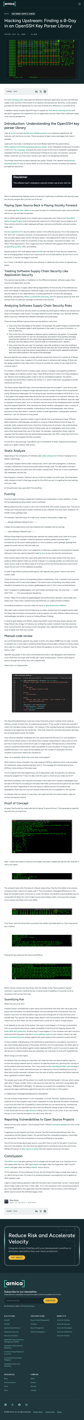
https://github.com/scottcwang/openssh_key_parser (25, 147)
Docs (6, 1390)
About (33, 1378)
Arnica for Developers (64, 1328)
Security (33, 1386)
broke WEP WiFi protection (15, 1031)
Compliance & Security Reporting (12, 1365)
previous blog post (15, 100)
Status (59, 1412)
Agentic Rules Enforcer (12, 1328)
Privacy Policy (38, 1412)
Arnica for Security (63, 1324)
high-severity (30, 1110)
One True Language (17, 150)
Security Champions (11, 1336)
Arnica (13, 133)
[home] (9, 4)
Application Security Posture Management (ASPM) (14, 1341)
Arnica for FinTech (63, 1336)
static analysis (47, 456)
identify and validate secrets (34, 133)
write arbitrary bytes (42, 1034)
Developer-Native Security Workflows (13, 1347)
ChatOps (34, 1324)
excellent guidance (60, 1125)
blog (6, 14)
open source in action (30, 1149)
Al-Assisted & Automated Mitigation (13, 1359)
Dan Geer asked (22, 210)
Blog (5, 1378)
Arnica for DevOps (63, 1320)
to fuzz (42, 553)
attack (35, 1164)
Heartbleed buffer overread (63, 1066)
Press (6, 1386)
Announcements (10, 1382)
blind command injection (14, 1037)
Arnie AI (7, 1320)
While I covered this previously (36, 297)
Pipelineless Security (11, 1332)
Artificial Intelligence (38, 1332)
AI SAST (7, 1324)
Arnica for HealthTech (64, 1332)
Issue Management (37, 1328)
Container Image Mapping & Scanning (14, 1353)
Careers (33, 1382)
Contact (33, 1390)
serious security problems (56, 605)
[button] (79, 4)
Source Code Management (40, 1320)
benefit (39, 251)
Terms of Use (49, 1412)
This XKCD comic (11, 1161)
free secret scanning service (60, 110)
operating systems (14, 247)
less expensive (13, 232)
